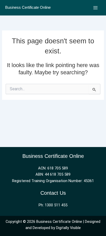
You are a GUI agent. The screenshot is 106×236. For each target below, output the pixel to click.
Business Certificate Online (28, 7)
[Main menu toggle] (95, 7)
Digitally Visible (68, 227)
